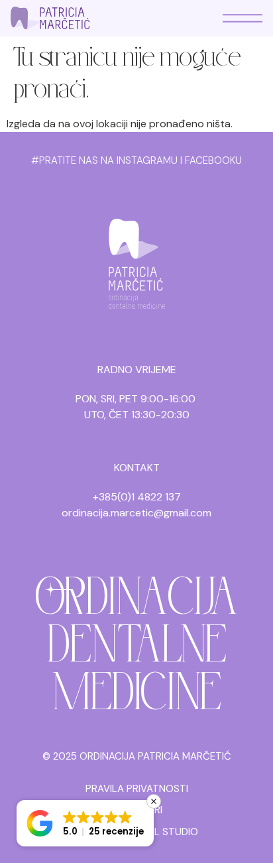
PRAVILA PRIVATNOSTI (136, 788)
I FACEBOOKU (211, 160)
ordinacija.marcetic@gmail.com (136, 513)
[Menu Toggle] (242, 18)
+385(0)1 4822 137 (137, 497)
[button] (85, 823)
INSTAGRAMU (147, 160)
